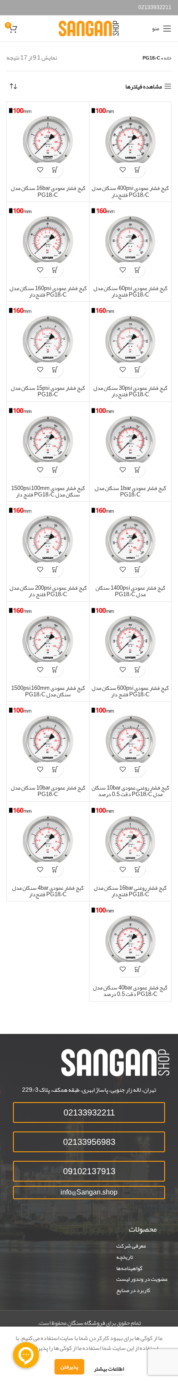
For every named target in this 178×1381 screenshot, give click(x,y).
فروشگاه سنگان (86, 1323)
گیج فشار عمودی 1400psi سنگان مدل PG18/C (130, 591)
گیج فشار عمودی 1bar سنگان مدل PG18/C (130, 491)
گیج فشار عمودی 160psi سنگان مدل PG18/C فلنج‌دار (48, 291)
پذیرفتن (69, 1367)
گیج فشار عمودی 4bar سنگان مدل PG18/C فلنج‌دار (47, 891)
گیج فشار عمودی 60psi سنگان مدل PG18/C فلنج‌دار (130, 291)
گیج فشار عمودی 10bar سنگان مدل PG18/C (48, 791)
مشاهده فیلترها (143, 86)
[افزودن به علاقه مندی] (122, 169)
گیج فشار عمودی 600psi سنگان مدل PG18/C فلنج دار (130, 691)
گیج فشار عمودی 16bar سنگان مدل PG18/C (48, 191)
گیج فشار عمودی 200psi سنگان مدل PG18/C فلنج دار (48, 591)
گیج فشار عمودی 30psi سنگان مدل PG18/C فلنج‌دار (130, 391)
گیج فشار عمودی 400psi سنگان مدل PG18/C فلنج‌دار (130, 191)
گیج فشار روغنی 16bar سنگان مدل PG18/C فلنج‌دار (130, 891)
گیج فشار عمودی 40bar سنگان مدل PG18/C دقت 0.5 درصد (130, 990)
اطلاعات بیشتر (109, 1369)
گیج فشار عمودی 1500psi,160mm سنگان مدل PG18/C (48, 691)
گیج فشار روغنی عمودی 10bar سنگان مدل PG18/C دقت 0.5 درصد (130, 791)
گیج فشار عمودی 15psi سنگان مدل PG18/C (48, 391)
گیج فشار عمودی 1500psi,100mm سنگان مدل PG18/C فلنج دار (48, 491)
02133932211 (155, 7)
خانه (168, 58)
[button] (137, 169)
